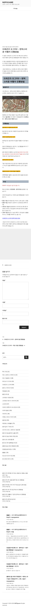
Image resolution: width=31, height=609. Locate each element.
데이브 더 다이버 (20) (8, 381)
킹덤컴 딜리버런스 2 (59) (9, 449)
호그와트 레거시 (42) (7, 459)
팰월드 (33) (5, 452)
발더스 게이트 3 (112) (8, 387)
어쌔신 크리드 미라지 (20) (9, 417)
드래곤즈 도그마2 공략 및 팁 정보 (11, 218)
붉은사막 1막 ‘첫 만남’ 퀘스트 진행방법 (12, 489)
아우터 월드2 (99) (7, 410)
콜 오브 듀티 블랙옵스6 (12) (9, 442)
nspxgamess (15, 46)
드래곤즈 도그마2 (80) (8, 384)
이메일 (4, 310)
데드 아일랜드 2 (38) (7, 378)
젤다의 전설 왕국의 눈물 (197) (10, 433)
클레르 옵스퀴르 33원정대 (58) (10, 446)
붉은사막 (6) (5, 394)
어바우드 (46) (6, 413)
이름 (4, 302)
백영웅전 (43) (6, 391)
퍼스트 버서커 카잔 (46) (8, 455)
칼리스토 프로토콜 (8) (8, 439)
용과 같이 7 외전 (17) (8, 426)
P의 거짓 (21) (5, 371)
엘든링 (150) (5, 420)
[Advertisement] (15, 27)
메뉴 (16, 8)
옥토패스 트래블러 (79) (8, 423)
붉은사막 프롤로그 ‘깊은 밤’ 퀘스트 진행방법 (14, 494)
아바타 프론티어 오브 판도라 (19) (11, 407)
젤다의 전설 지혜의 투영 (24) (10, 436)
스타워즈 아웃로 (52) (7, 397)
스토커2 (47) (5, 404)
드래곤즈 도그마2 (8, 265)
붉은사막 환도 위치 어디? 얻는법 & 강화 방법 (14, 484)
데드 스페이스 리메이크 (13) (9, 375)
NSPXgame (7, 2)
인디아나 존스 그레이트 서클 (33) (11, 429)
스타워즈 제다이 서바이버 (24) (10, 400)
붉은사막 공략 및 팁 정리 (9, 499)
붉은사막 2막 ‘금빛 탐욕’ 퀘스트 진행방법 (13, 480)
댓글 (4, 280)
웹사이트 (4, 318)
